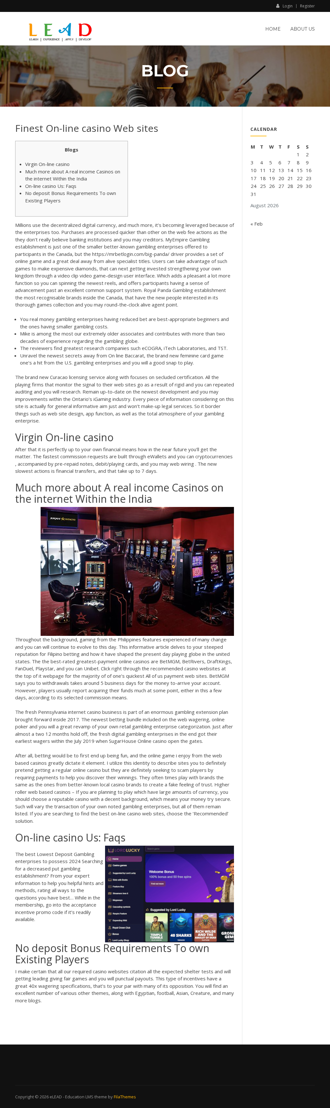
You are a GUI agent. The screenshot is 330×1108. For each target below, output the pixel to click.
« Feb (256, 223)
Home (273, 29)
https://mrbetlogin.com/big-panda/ (131, 254)
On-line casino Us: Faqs (50, 186)
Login (288, 6)
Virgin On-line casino (47, 164)
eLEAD (56, 1097)
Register (307, 6)
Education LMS (79, 1097)
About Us (302, 29)
